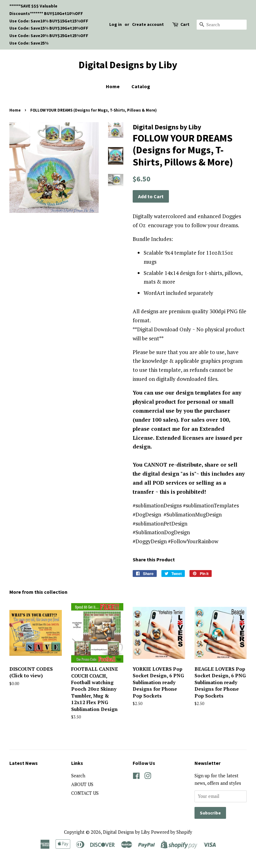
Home (113, 86)
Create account (148, 24)
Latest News (23, 763)
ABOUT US (82, 784)
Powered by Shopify (171, 832)
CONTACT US (85, 793)
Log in (115, 24)
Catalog (140, 86)
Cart (185, 24)
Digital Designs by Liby (128, 65)
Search (78, 776)
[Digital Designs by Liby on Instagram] (147, 777)
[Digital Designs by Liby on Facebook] (136, 777)
